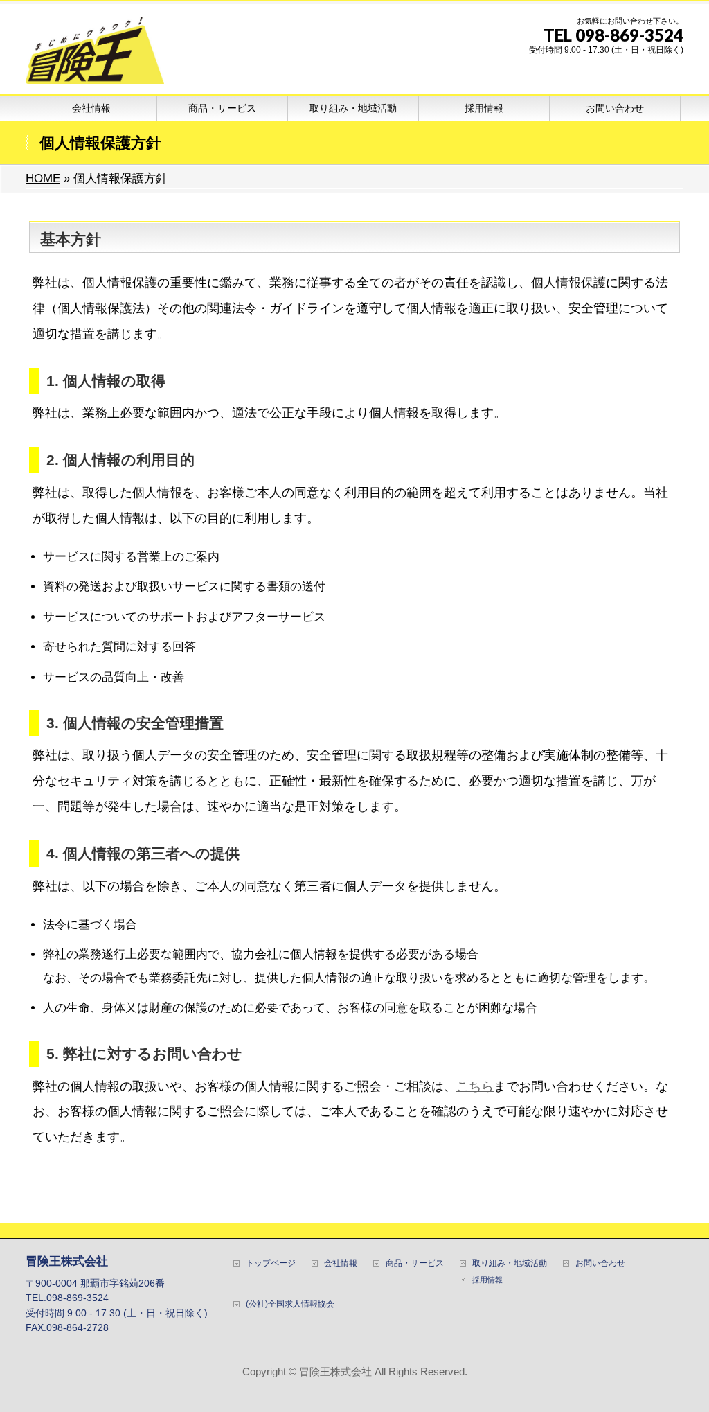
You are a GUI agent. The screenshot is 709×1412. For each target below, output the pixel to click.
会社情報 (340, 1263)
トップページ (271, 1263)
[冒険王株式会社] (95, 68)
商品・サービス (415, 1263)
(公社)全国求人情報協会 (290, 1304)
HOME (43, 178)
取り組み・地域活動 (509, 1263)
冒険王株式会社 (335, 1371)
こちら (475, 1086)
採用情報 (487, 1280)
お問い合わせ (600, 1263)
